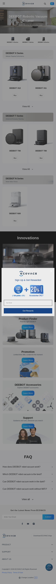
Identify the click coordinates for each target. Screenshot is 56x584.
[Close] (51, 271)
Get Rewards (28, 311)
